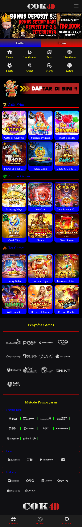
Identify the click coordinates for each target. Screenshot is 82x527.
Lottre (69, 70)
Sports (9, 70)
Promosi (13, 523)
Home (9, 57)
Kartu (49, 70)
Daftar (20, 43)
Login (62, 43)
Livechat (67, 523)
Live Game (70, 57)
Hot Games (29, 57)
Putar (49, 57)
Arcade (30, 70)
